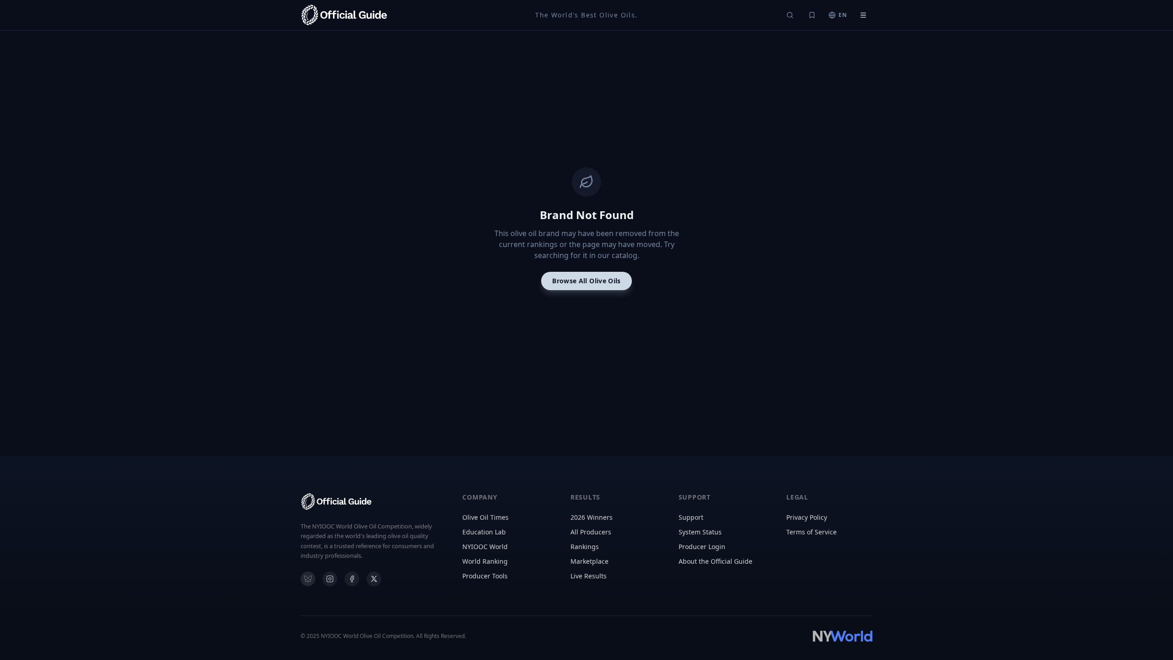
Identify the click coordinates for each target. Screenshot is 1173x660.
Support (691, 517)
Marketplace (589, 561)
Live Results (588, 576)
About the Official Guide (715, 561)
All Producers (590, 532)
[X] (374, 579)
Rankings (584, 546)
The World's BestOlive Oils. (586, 15)
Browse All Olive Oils (586, 280)
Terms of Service (811, 532)
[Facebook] (352, 579)
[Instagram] (330, 579)
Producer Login (702, 546)
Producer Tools (485, 576)
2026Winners (591, 517)
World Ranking (485, 561)
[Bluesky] (308, 579)
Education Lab (484, 532)
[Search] (790, 15)
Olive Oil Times (485, 517)
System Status (700, 532)
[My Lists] (812, 15)
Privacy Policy (806, 517)
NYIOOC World (485, 546)
